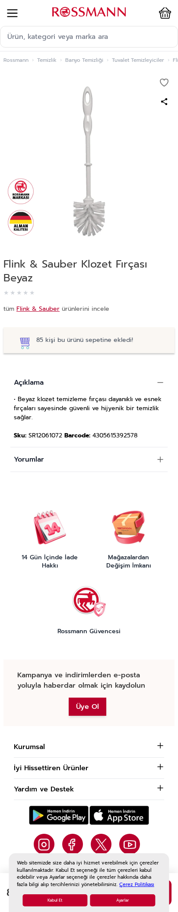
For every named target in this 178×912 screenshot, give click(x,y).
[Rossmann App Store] (119, 815)
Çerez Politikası (136, 884)
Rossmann (16, 60)
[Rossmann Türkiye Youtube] (129, 844)
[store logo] (89, 12)
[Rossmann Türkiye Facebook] (72, 844)
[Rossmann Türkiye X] (101, 844)
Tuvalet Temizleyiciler (138, 60)
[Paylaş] (164, 101)
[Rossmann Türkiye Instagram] (44, 844)
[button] (163, 13)
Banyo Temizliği (84, 60)
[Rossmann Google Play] (59, 815)
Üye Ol (87, 707)
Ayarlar (122, 900)
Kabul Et (55, 900)
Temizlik (47, 60)
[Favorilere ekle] (164, 82)
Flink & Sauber (38, 308)
